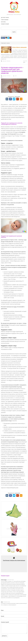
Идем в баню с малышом (19, 47)
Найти (14, 32)
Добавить (4, 636)
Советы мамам (4, 19)
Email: (2, 616)
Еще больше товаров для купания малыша (14, 560)
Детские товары (5, 17)
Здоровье (4, 61)
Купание (8, 61)
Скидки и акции (5, 24)
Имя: (2, 610)
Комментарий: (5, 622)
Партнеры (3, 21)
